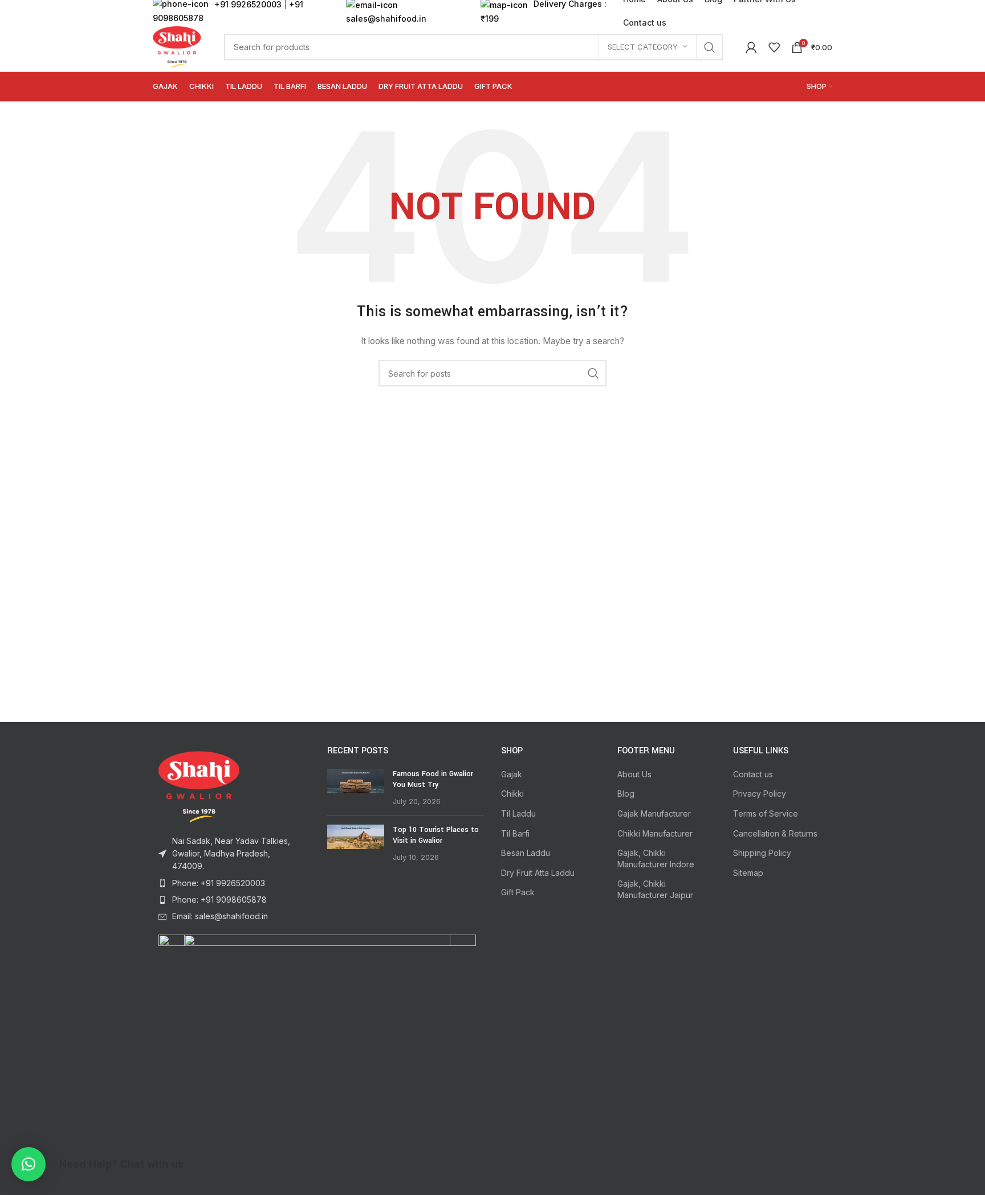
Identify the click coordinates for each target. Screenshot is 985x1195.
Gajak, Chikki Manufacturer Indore (655, 858)
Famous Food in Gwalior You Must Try (433, 779)
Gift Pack (518, 892)
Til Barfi (515, 833)
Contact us (753, 774)
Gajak (511, 774)
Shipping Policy (762, 853)
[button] (28, 1164)
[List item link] (231, 883)
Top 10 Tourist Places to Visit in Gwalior (436, 835)
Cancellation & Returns (775, 833)
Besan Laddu (525, 853)
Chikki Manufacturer (655, 833)
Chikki (512, 793)
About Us (634, 774)
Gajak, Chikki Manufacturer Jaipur (655, 889)
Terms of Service (765, 813)
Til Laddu (518, 813)
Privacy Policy (759, 793)
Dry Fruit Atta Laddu (538, 873)
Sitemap (748, 873)
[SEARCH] (710, 47)
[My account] (751, 47)
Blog (625, 793)
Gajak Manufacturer (654, 813)
